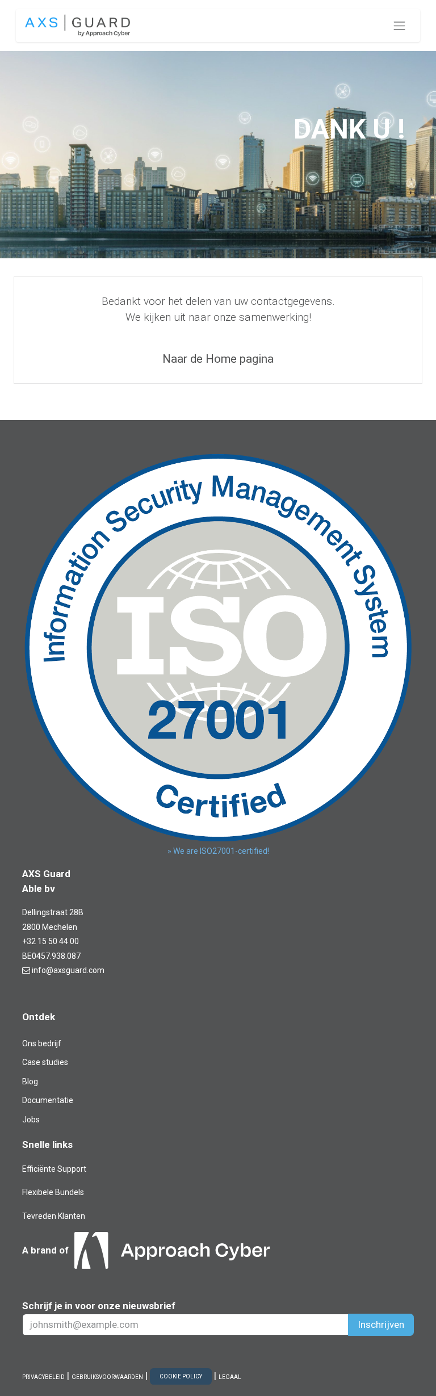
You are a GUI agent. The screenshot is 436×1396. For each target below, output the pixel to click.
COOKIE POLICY (181, 1376)
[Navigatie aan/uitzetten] (400, 25)
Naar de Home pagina (218, 359)
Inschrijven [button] (381, 1324)
